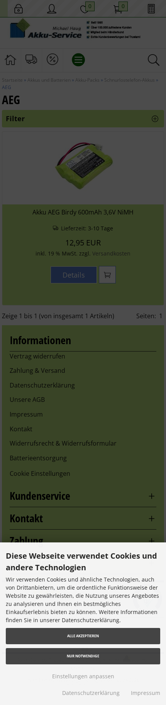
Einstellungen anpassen (83, 676)
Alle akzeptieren (83, 635)
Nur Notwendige (83, 656)
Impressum (145, 692)
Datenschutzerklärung (91, 692)
